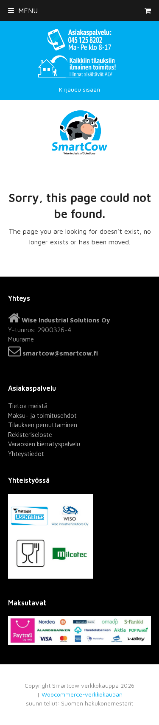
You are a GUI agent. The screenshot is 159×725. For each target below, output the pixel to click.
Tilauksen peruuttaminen (42, 424)
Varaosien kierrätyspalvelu (44, 444)
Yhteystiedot (26, 453)
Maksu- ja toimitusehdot (42, 415)
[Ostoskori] (148, 11)
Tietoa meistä (27, 405)
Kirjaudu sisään (79, 89)
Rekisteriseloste (30, 434)
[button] (23, 10)
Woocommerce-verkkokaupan (82, 694)
